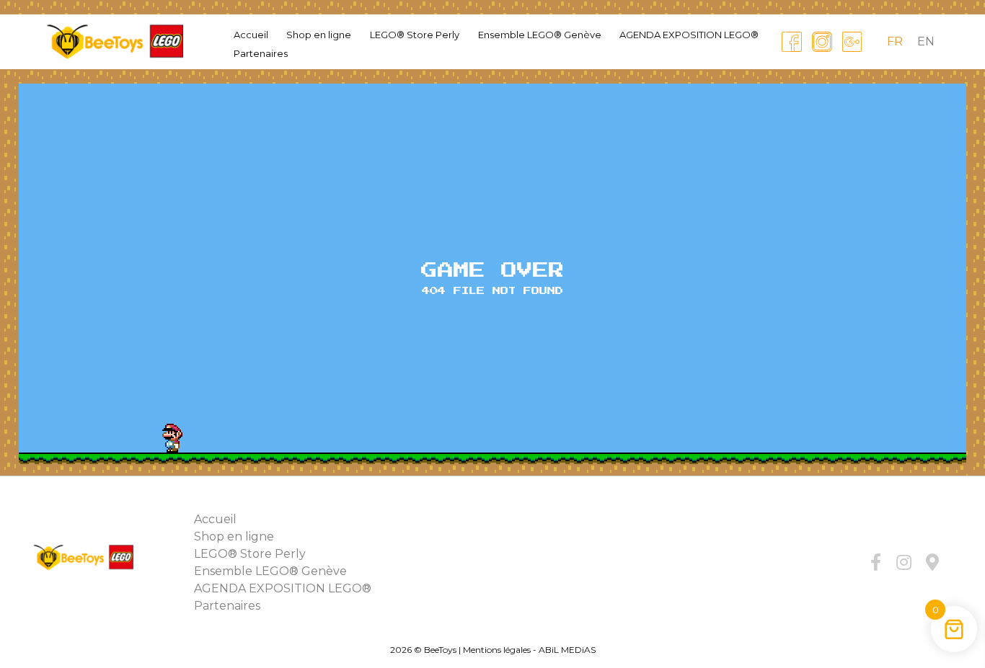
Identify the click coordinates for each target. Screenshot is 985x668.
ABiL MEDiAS (567, 649)
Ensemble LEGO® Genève (539, 34)
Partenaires (261, 53)
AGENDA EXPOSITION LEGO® (689, 34)
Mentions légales (497, 649)
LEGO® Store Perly (414, 34)
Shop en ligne (318, 34)
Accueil (251, 34)
